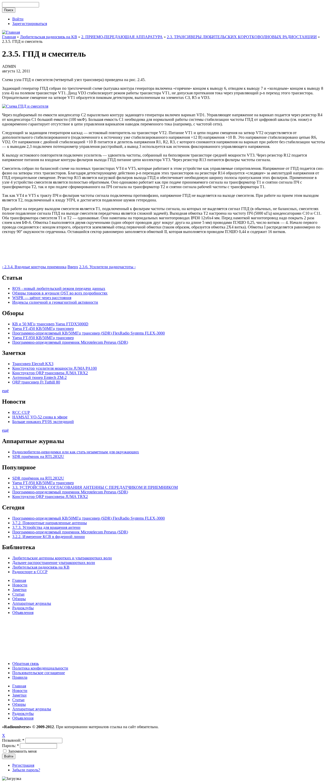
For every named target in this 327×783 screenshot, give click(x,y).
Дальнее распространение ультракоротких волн (53, 562)
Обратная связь (25, 663)
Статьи (18, 594)
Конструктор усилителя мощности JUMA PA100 (54, 368)
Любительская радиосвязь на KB (48, 37)
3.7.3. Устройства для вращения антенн (46, 527)
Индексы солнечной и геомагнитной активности (55, 302)
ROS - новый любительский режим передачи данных (58, 288)
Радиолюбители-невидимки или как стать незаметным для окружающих (75, 452)
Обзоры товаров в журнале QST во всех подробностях (60, 293)
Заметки (19, 589)
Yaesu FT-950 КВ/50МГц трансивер (43, 338)
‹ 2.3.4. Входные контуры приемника (34, 267)
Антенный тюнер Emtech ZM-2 (39, 377)
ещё (5, 391)
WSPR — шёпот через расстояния (41, 298)
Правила (19, 677)
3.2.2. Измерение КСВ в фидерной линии (48, 536)
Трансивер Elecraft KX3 (32, 364)
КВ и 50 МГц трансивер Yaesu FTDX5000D (50, 324)
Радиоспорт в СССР (30, 572)
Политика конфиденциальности (40, 668)
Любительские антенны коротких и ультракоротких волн (62, 558)
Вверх (72, 267)
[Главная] (11, 32)
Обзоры (19, 599)
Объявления (22, 612)
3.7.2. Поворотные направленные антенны (49, 523)
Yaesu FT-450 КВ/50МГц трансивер (43, 328)
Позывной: (13, 740)
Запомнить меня (22, 751)
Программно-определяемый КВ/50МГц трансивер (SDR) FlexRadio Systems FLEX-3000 (88, 333)
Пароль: (10, 745)
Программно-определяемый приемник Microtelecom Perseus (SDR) (70, 342)
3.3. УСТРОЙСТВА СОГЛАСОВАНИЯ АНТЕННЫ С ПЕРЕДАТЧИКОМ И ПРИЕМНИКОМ (95, 487)
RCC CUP (21, 412)
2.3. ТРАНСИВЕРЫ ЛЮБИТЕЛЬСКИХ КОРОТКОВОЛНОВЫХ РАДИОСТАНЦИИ (242, 37)
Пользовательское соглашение (38, 673)
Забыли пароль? (26, 770)
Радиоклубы (23, 608)
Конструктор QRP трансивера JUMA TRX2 (50, 373)
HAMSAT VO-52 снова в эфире (39, 417)
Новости (19, 585)
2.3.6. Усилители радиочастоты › (107, 267)
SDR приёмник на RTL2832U (38, 456)
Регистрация (23, 765)
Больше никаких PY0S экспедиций (43, 421)
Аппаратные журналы (31, 603)
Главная (9, 37)
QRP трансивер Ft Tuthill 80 (36, 382)
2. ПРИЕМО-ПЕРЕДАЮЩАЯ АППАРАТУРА (122, 37)
